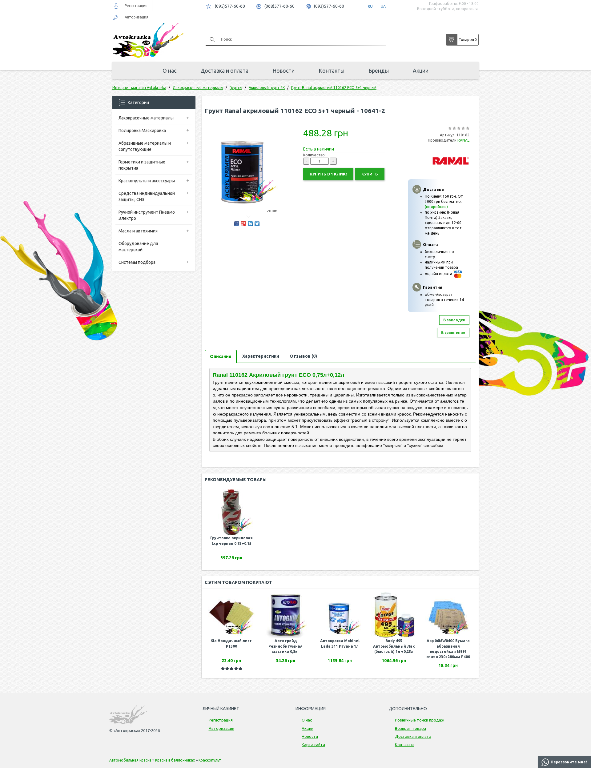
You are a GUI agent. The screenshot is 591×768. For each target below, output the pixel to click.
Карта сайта (313, 744)
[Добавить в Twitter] (257, 223)
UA (383, 6)
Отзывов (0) (303, 356)
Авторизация (136, 17)
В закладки (454, 320)
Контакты (331, 70)
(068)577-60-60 (279, 6)
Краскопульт (210, 760)
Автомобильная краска (130, 760)
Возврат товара (410, 728)
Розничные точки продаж (419, 720)
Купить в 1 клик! (328, 174)
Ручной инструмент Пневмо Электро (147, 215)
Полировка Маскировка (142, 130)
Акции (420, 70)
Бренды (378, 70)
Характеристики (260, 356)
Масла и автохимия (138, 230)
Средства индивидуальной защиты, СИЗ (147, 196)
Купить (369, 174)
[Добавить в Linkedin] (250, 223)
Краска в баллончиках (175, 760)
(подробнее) (436, 207)
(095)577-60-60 (230, 6)
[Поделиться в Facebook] (236, 223)
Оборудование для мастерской (138, 246)
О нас (169, 70)
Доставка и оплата (224, 70)
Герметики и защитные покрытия (142, 165)
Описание (220, 356)
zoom (272, 211)
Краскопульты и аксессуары (147, 180)
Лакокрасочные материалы (146, 117)
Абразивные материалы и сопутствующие (145, 146)
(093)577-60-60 (329, 6)
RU (370, 6)
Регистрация (136, 6)
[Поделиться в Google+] (243, 223)
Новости (283, 70)
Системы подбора (137, 262)
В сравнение (453, 333)
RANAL (463, 140)
